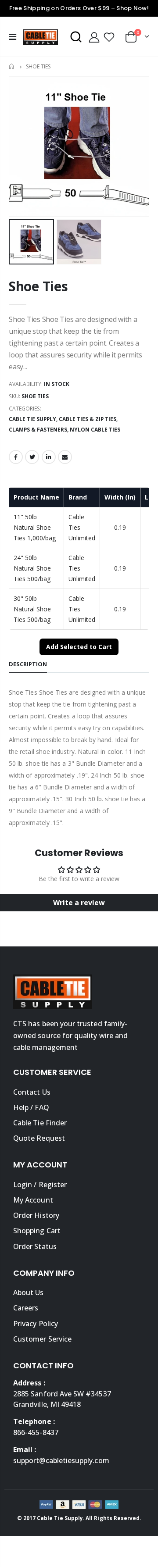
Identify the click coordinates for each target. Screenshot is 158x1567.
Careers (25, 1308)
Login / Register (40, 1184)
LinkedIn (49, 457)
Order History (36, 1215)
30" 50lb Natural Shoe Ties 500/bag (32, 609)
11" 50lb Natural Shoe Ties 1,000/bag (35, 527)
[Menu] (12, 37)
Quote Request (39, 1138)
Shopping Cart (37, 1230)
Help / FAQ (31, 1107)
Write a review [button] (79, 902)
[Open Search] (76, 36)
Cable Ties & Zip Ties (87, 419)
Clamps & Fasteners (38, 429)
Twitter (32, 457)
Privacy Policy (35, 1323)
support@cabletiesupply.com (61, 1460)
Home (12, 66)
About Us (28, 1292)
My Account (33, 1200)
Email (65, 457)
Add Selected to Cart (79, 647)
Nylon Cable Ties (95, 429)
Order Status (35, 1246)
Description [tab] (28, 664)
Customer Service (42, 1339)
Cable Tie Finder (40, 1123)
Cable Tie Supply (32, 419)
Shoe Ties (38, 286)
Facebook (16, 457)
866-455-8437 (35, 1432)
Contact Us (31, 1092)
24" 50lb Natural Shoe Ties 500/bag (32, 568)
